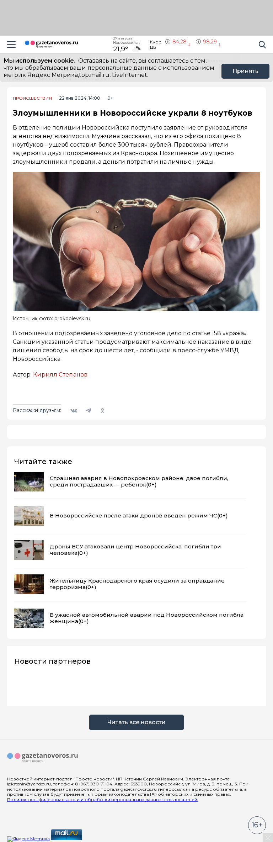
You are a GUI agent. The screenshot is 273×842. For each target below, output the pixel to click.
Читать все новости (136, 722)
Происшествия (32, 98)
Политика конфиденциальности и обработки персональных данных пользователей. (102, 799)
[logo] (42, 758)
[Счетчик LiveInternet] (98, 838)
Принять (245, 71)
